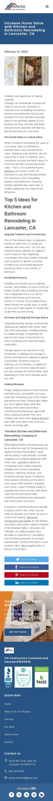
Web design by (24, 788)
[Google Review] (34, 794)
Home (7, 703)
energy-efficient (40, 418)
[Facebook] (11, 794)
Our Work (9, 726)
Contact (8, 742)
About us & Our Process (17, 711)
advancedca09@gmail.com (23, 777)
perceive (9, 171)
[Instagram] (19, 794)
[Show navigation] (46, 6)
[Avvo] (41, 794)
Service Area (11, 734)
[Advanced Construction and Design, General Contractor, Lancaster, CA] (8, 677)
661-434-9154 (16, 771)
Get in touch (27, 545)
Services (9, 719)
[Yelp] (26, 794)
